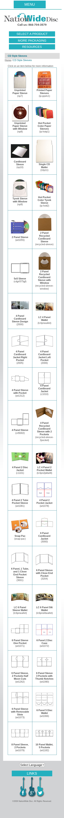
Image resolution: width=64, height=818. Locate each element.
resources (32, 47)
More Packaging (32, 40)
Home (8, 60)
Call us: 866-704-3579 (32, 24)
